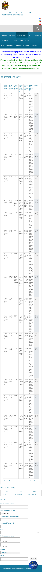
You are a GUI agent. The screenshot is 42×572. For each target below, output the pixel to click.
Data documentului (11, 88)
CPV (30, 35)
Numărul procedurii (7, 504)
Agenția (4, 35)
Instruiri (12, 35)
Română (40, 21)
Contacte (35, 46)
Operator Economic (7, 510)
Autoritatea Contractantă (21, 88)
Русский (40, 24)
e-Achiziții (37, 35)
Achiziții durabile (7, 46)
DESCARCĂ (4, 494)
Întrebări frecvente (23, 46)
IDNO (2, 556)
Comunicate (24, 40)
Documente (14, 40)
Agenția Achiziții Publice (12, 14)
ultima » (35, 481)
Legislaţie (4, 40)
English (40, 18)
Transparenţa (22, 35)
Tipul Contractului (5, 88)
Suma (36, 85)
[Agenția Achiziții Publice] (5, 10)
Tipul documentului (16, 88)
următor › (30, 481)
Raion (2, 549)
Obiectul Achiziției (31, 88)
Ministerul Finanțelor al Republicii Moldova (19, 13)
